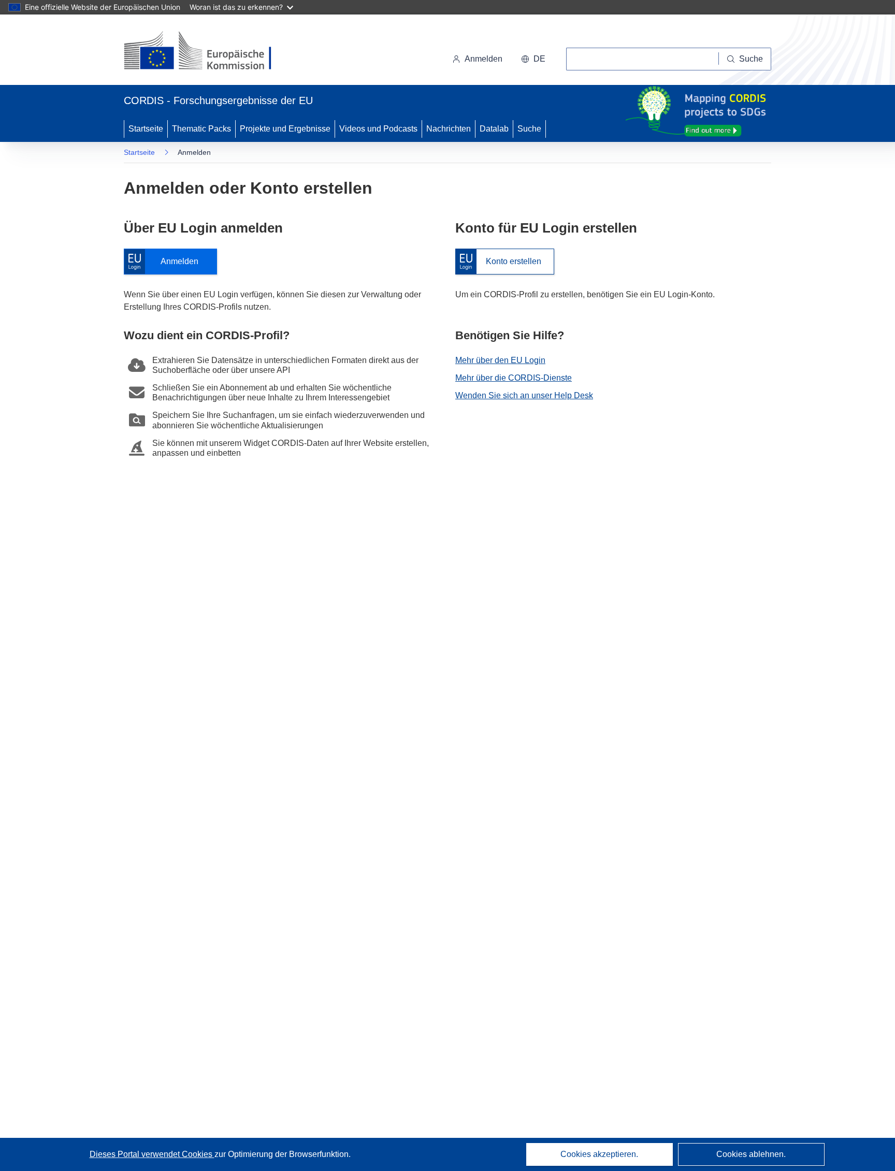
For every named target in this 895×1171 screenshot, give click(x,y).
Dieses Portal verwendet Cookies (152, 1154)
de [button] (539, 58)
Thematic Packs (201, 128)
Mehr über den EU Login (500, 360)
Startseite (145, 128)
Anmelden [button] (483, 58)
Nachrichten (448, 128)
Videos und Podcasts (378, 128)
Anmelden (166, 261)
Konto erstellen (498, 261)
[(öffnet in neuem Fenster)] (207, 52)
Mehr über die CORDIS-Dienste (513, 377)
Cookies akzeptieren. (599, 1154)
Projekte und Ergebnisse (285, 128)
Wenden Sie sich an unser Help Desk (524, 395)
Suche (529, 128)
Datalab (494, 128)
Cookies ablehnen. (751, 1154)
